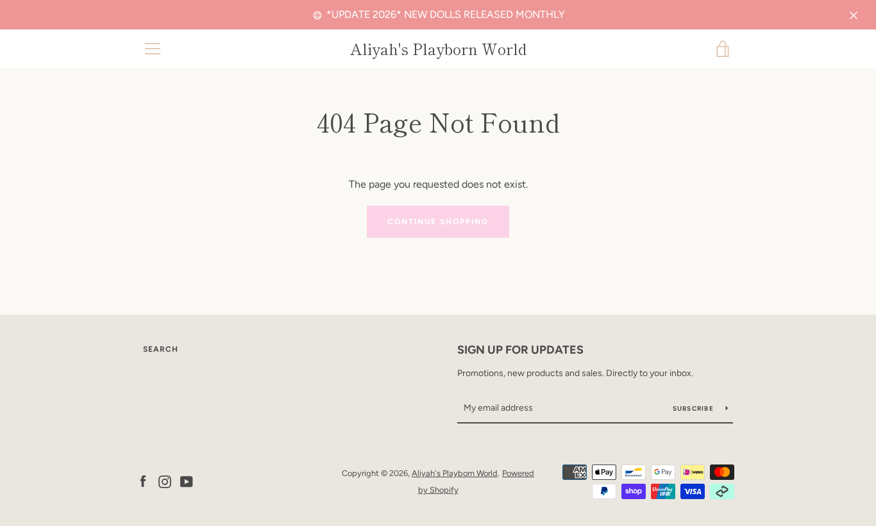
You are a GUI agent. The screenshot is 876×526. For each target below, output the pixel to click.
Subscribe (694, 408)
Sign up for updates (520, 350)
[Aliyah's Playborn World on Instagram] (164, 481)
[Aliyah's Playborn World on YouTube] (186, 481)
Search (160, 349)
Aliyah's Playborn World (438, 49)
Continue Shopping (438, 221)
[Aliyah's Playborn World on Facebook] (143, 481)
